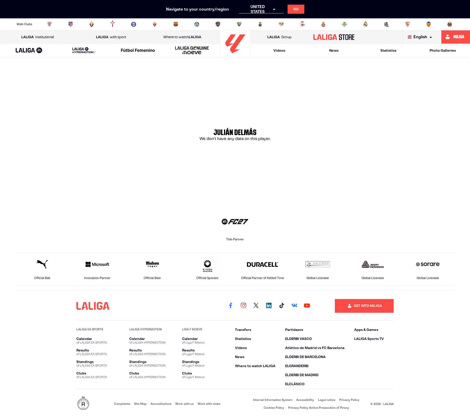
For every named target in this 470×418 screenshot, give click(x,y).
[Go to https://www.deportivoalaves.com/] (133, 24)
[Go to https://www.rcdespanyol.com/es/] (323, 24)
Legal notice (326, 399)
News (334, 50)
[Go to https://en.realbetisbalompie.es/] (344, 24)
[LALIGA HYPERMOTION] (84, 50)
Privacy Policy (349, 399)
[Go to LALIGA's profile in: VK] (294, 306)
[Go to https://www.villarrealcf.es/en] (449, 24)
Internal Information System (272, 399)
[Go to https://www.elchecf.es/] (154, 24)
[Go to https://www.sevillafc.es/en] (407, 24)
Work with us (184, 403)
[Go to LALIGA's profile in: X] (256, 306)
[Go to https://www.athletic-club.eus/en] (49, 24)
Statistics (388, 50)
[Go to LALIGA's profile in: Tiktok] (281, 306)
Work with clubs (209, 403)
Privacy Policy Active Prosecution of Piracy (318, 407)
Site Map (140, 403)
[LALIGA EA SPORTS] (29, 51)
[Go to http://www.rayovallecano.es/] (281, 24)
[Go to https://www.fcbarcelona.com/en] (175, 24)
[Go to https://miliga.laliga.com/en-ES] (455, 37)
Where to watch (182, 37)
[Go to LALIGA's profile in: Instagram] (243, 306)
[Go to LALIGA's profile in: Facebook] (230, 306)
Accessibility (305, 399)
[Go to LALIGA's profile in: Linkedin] (268, 306)
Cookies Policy (274, 407)
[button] (29, 50)
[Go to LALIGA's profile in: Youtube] (307, 306)
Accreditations (161, 403)
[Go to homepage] (235, 55)
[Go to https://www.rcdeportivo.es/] (302, 24)
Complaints (122, 403)
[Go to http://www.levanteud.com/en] (218, 24)
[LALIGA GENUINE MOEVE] (192, 51)
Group (279, 37)
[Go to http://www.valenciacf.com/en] (428, 24)
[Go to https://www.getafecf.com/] (196, 24)
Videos (279, 50)
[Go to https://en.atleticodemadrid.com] (70, 24)
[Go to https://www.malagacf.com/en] (239, 24)
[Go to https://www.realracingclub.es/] (260, 24)
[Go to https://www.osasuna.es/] (91, 24)
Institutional (37, 37)
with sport (111, 37)
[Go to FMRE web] (83, 404)
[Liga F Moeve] (138, 51)
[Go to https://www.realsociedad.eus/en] (386, 24)
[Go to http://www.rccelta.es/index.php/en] (112, 24)
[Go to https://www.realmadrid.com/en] (365, 24)
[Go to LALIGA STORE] (334, 37)
